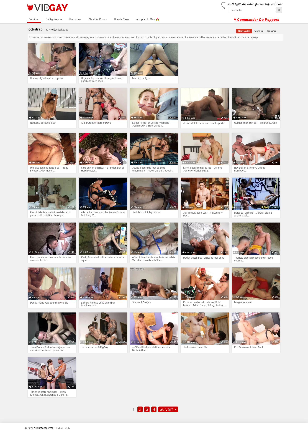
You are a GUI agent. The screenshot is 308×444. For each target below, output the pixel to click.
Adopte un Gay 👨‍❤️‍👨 (147, 19)
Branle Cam (121, 19)
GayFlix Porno (98, 19)
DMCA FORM (63, 428)
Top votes (271, 31)
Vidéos (33, 19)
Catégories (52, 19)
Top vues (258, 31)
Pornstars (75, 19)
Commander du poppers (257, 19)
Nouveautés (244, 31)
